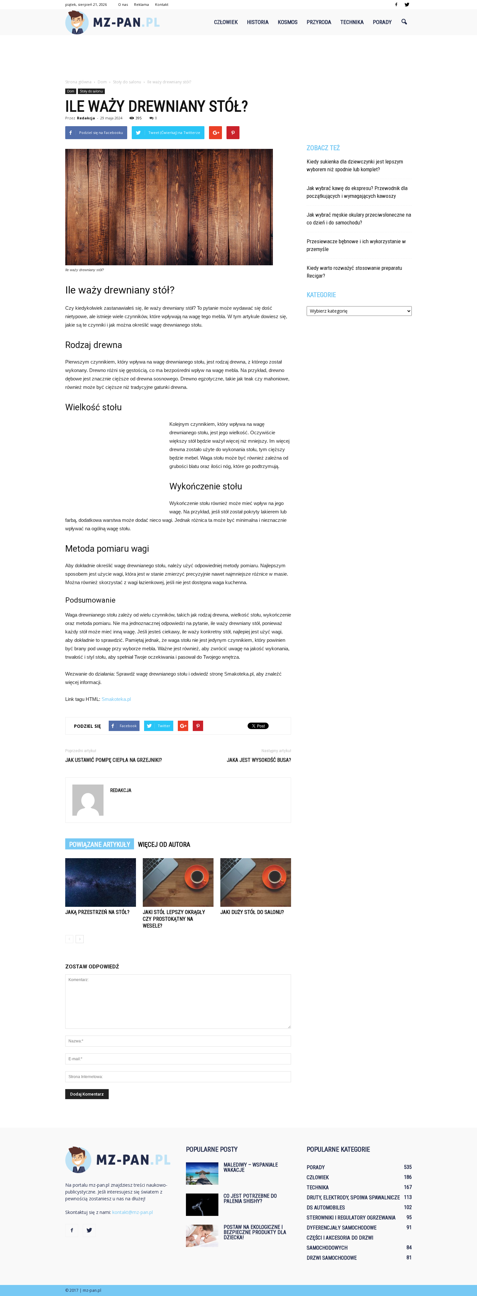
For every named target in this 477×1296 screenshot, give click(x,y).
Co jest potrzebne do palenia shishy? (250, 1198)
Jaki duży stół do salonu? (252, 912)
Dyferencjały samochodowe (341, 1228)
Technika (352, 22)
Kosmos (288, 22)
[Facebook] (396, 4)
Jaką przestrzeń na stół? (97, 912)
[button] (404, 22)
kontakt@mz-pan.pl (132, 1212)
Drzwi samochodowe (332, 1258)
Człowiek (226, 22)
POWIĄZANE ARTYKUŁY (99, 844)
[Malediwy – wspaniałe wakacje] (202, 1173)
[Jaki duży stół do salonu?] (255, 882)
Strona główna (78, 82)
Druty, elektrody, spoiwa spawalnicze (353, 1197)
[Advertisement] (238, 57)
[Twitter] (407, 4)
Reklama (141, 4)
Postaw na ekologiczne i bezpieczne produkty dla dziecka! (255, 1232)
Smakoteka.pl (116, 699)
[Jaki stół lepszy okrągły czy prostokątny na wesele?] (178, 882)
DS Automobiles (326, 1208)
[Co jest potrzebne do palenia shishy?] (202, 1205)
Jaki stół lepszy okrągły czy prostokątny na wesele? (174, 919)
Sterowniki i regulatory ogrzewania (351, 1218)
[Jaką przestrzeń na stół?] (100, 882)
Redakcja (86, 117)
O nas (123, 4)
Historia (258, 22)
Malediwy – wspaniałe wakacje (251, 1167)
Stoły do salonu (91, 91)
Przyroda (319, 22)
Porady (382, 22)
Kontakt (161, 4)
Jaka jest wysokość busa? (259, 760)
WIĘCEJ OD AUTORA (164, 844)
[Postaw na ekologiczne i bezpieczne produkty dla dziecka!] (202, 1236)
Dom (70, 91)
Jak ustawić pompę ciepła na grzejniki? (113, 760)
